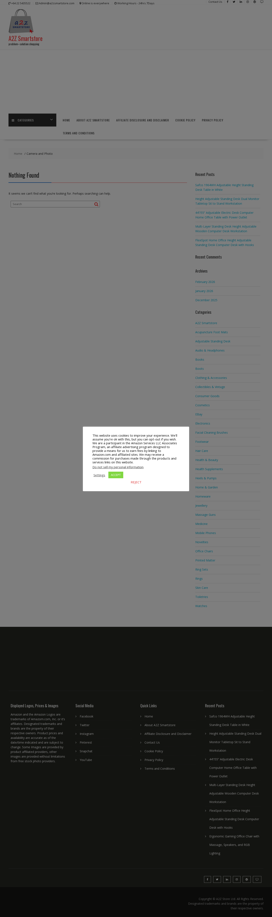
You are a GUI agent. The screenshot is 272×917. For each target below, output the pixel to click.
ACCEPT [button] (116, 475)
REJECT (136, 482)
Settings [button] (99, 475)
